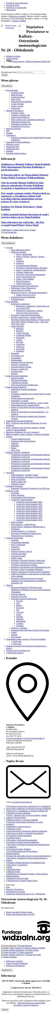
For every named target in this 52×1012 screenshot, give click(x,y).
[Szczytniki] (33, 955)
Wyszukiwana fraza (9, 72)
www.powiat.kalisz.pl (14, 738)
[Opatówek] (25, 952)
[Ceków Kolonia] (11, 948)
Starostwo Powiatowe (14, 889)
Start (8, 887)
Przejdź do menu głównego (17, 3)
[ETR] (18, 230)
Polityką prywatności (17, 16)
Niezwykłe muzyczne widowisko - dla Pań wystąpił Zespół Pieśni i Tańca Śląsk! (22, 223)
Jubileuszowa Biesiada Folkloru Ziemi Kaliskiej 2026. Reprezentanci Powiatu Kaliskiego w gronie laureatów (25, 167)
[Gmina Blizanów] (9, 946)
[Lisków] (32, 950)
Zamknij (15, 21)
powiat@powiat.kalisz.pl (22, 802)
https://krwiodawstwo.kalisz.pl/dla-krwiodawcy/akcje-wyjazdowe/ (29, 1004)
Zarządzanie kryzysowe (15, 892)
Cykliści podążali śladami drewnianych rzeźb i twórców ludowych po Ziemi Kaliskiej (25, 215)
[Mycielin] (8, 952)
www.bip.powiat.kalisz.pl (34, 738)
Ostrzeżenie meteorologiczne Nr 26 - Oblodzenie (25, 894)
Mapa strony (11, 10)
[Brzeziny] (24, 946)
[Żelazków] (9, 957)
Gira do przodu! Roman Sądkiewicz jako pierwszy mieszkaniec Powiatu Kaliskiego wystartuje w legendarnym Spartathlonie (22, 185)
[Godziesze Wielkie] (33, 948)
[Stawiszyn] (12, 955)
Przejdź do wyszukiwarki (16, 8)
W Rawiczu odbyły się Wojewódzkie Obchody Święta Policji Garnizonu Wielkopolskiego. (24, 176)
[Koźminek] (12, 950)
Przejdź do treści (12, 5)
